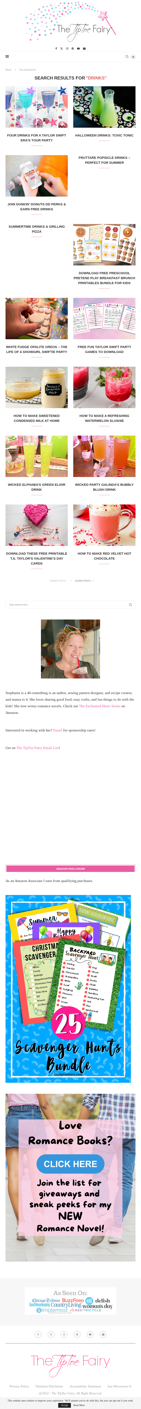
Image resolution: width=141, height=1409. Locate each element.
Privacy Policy (19, 1386)
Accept (64, 1405)
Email (57, 730)
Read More (79, 1405)
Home (8, 69)
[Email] (84, 48)
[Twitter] (61, 48)
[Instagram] (67, 48)
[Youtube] (78, 48)
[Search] (127, 56)
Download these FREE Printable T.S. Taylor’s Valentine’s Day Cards (36, 558)
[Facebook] (56, 48)
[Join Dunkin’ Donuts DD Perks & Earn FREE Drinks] (37, 176)
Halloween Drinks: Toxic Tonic (104, 135)
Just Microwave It (119, 1386)
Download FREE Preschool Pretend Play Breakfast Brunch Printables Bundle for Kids (104, 278)
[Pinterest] (73, 48)
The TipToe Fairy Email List (37, 748)
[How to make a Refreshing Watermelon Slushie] (104, 387)
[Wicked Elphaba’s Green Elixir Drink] (37, 456)
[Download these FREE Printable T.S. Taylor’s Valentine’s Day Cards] (37, 525)
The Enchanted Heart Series (99, 706)
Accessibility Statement (85, 1386)
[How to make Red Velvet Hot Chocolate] (104, 525)
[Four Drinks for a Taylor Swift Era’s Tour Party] (37, 107)
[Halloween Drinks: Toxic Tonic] (104, 107)
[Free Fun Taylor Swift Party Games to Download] (104, 318)
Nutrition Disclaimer (49, 1386)
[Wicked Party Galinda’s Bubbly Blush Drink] (104, 456)
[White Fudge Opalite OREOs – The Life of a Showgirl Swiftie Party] (37, 318)
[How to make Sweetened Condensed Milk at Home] (37, 387)
